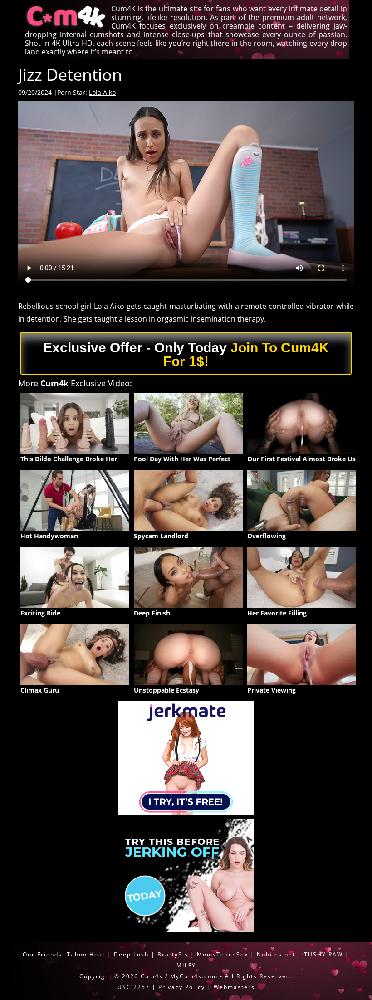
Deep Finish (152, 613)
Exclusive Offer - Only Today (186, 354)
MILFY (186, 965)
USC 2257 (133, 987)
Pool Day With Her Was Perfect (182, 458)
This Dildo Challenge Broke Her (68, 458)
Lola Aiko (102, 92)
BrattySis (172, 954)
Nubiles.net (276, 954)
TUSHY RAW (324, 954)
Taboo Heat (86, 954)
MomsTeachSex (222, 954)
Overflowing (266, 536)
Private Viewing (271, 690)
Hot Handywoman (49, 536)
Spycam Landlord (161, 536)
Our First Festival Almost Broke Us (301, 458)
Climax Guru (39, 690)
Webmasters (234, 987)
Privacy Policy (181, 987)
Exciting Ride (40, 613)
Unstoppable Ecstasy (166, 690)
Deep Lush (131, 954)
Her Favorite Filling (277, 613)
